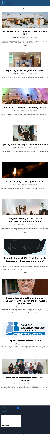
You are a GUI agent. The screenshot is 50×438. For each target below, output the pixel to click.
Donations (3, 408)
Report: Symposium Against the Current (25, 70)
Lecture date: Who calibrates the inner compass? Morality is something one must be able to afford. (25, 301)
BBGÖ (14, 37)
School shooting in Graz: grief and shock (25, 181)
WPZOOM (47, 431)
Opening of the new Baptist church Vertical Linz (25, 144)
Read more (25, 45)
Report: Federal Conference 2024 (25, 340)
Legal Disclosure (4, 410)
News (18, 37)
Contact (2, 407)
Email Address (4, 420)
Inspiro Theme (42, 431)
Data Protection (4, 411)
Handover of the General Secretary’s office (25, 107)
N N (15, 147)
